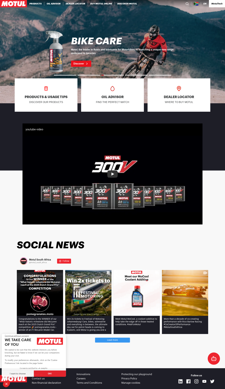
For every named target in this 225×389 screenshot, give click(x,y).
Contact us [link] (38, 378)
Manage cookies (130, 383)
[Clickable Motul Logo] (13, 3)
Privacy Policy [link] (129, 378)
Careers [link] (81, 378)
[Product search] (187, 3)
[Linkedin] (180, 381)
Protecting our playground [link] (136, 374)
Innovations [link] (83, 374)
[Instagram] (196, 381)
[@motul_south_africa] (24, 261)
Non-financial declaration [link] (46, 383)
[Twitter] (212, 381)
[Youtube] (204, 381)
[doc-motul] (214, 358)
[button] (6, 383)
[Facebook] (188, 381)
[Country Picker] (196, 4)
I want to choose (19, 373)
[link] (101, 3)
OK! (51, 373)
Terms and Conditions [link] (89, 383)
